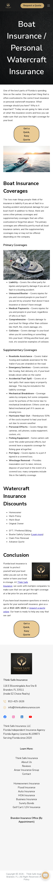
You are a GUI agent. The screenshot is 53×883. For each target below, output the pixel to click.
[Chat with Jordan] (45, 875)
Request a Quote (32, 5)
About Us (26, 762)
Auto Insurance (26, 791)
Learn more (37, 534)
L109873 (35, 734)
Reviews (26, 766)
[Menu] (48, 5)
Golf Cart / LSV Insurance (26, 807)
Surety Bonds (26, 803)
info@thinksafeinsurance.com (24, 707)
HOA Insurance (26, 795)
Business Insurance (26, 799)
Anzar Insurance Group (26, 770)
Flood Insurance (26, 787)
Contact (26, 774)
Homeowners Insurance (27, 783)
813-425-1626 (16, 701)
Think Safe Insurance (15, 680)
